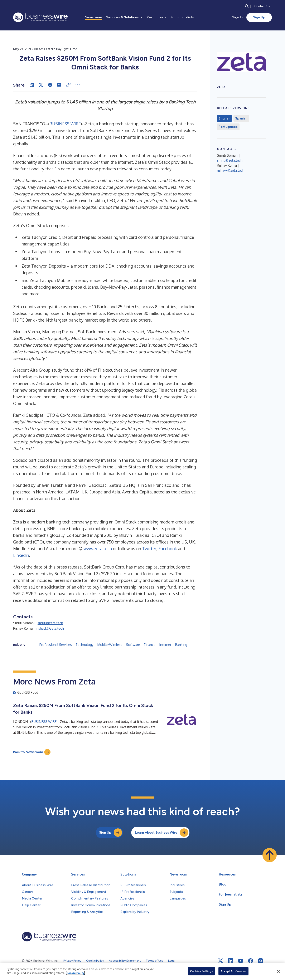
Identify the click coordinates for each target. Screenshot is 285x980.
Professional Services (55, 645)
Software (133, 645)
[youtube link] (240, 961)
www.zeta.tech (97, 548)
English (224, 118)
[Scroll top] (269, 855)
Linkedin (21, 555)
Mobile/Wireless (109, 645)
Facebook (168, 548)
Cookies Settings (201, 971)
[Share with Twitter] (41, 85)
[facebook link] (250, 960)
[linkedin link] (230, 960)
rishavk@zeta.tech (50, 628)
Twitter (149, 548)
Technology (84, 645)
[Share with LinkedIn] (31, 85)
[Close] (278, 971)
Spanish (241, 118)
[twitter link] (220, 961)
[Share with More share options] (77, 85)
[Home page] (40, 17)
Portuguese (228, 127)
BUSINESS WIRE (65, 123)
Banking (181, 645)
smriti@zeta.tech (50, 623)
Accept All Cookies (233, 971)
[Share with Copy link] (68, 85)
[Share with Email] (59, 85)
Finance (149, 645)
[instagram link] (260, 960)
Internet (165, 645)
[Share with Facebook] (50, 85)
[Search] (247, 6)
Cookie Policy (75, 973)
